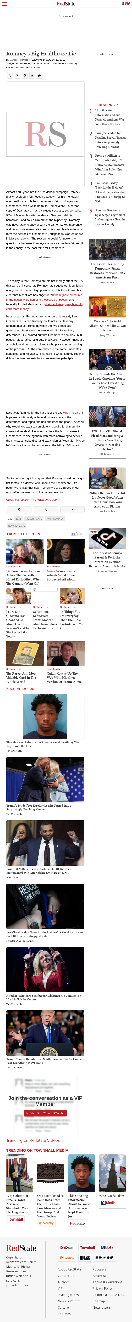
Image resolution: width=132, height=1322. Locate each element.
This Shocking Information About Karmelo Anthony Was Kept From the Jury (42, 744)
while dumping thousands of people (45, 299)
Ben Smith (12, 877)
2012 (18, 518)
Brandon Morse (107, 571)
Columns (64, 1314)
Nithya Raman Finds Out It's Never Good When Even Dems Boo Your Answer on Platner (107, 500)
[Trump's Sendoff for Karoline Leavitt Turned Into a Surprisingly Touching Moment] (45, 779)
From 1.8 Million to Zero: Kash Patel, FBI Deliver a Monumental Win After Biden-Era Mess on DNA (38, 871)
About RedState (69, 1269)
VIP (60, 1288)
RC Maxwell (107, 454)
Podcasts (99, 1269)
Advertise (100, 1276)
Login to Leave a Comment (45, 1113)
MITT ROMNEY (55, 518)
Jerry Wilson (107, 335)
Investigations (68, 1295)
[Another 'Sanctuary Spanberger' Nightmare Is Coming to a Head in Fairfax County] (45, 969)
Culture (63, 1307)
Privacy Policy (103, 1288)
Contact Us (66, 1276)
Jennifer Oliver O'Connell (20, 941)
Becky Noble (107, 511)
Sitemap (99, 1301)
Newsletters (102, 1307)
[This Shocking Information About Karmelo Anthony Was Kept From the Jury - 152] (81, 1173)
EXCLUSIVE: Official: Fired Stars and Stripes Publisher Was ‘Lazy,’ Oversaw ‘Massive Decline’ (107, 440)
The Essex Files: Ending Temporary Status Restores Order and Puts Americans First (107, 270)
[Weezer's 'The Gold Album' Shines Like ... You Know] (107, 306)
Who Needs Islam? (112, 1195)
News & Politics (69, 1301)
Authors (64, 1282)
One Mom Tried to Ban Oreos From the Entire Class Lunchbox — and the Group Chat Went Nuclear (50, 1206)
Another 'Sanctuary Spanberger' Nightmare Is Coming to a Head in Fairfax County (43, 997)
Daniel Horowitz (19, 59)
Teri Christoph (14, 751)
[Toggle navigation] (4, 4)
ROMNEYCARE (16, 525)
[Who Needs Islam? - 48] (112, 1173)
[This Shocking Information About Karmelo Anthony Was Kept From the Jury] (45, 716)
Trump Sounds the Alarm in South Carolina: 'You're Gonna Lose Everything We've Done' (44, 1061)
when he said (71, 412)
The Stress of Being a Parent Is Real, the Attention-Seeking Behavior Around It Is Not (107, 559)
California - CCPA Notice (109, 1295)
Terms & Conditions (107, 1282)
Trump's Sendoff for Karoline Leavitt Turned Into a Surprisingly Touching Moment (38, 807)
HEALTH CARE (34, 518)
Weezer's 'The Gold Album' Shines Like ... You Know (107, 326)
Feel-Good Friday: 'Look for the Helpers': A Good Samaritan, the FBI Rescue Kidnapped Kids (45, 934)
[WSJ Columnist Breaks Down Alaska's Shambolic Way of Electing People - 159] (19, 1173)
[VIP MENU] (126, 4)
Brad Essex (107, 282)
